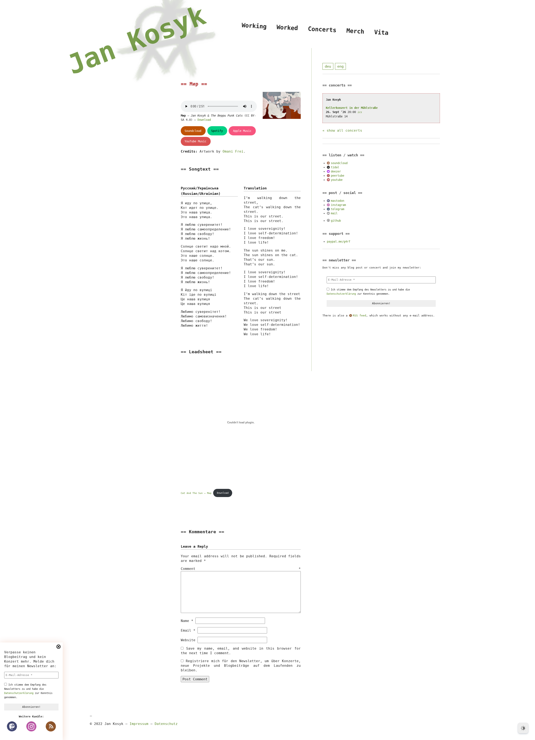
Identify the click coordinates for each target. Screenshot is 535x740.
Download (204, 119)
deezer (336, 171)
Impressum (139, 724)
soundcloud (339, 163)
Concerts (322, 29)
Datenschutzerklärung (18, 693)
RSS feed (359, 315)
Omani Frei (233, 151)
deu (328, 66)
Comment (241, 569)
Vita (381, 32)
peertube (337, 175)
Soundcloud (193, 130)
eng (340, 66)
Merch (355, 31)
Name (187, 621)
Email (188, 630)
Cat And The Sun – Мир (196, 492)
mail (334, 213)
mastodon (337, 200)
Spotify (217, 130)
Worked (287, 27)
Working (254, 26)
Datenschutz (166, 724)
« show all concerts (342, 130)
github (336, 220)
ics (360, 112)
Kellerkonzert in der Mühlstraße (352, 107)
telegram (337, 209)
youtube (337, 179)
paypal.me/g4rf (338, 241)
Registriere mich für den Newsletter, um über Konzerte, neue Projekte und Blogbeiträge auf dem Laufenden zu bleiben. (241, 665)
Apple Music (242, 130)
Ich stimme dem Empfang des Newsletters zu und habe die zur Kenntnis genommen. (28, 691)
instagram (338, 205)
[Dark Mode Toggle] (523, 728)
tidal (335, 167)
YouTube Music (195, 141)
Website (188, 640)
